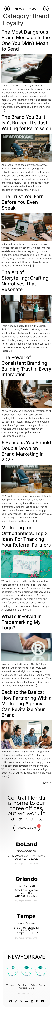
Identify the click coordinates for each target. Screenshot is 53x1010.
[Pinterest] (31, 1001)
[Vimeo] (37, 1001)
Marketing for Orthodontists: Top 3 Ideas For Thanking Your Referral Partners (26, 536)
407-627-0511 (26, 885)
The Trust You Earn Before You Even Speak (22, 202)
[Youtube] (42, 1001)
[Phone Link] (46, 8)
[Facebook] (10, 1001)
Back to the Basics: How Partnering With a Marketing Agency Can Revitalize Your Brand (26, 703)
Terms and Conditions (17, 985)
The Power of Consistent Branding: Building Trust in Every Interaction (26, 365)
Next (47, 782)
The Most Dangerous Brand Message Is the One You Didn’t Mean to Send (25, 40)
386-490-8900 (26, 851)
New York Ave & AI (25, 993)
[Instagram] (16, 1001)
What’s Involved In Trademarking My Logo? (21, 622)
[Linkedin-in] (26, 1001)
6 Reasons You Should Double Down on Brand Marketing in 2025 (26, 451)
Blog (31, 988)
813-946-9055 (26, 922)
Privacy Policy (38, 985)
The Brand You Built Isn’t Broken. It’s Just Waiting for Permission (26, 122)
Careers (23, 988)
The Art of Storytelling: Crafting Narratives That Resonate (24, 280)
